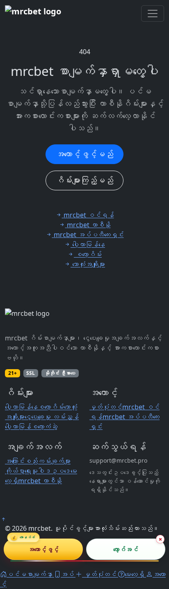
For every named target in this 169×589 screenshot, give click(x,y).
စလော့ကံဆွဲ (44, 426)
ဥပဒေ (61, 470)
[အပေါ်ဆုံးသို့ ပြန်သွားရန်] (3, 519)
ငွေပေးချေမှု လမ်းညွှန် (52, 416)
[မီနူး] (152, 13)
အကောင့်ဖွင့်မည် (84, 154)
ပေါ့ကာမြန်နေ (21, 406)
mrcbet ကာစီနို (40, 480)
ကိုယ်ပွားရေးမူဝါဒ (28, 470)
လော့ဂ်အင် (125, 549)
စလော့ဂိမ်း (51, 406)
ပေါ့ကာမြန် (18, 426)
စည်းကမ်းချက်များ (48, 461)
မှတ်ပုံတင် (105, 406)
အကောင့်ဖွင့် (43, 549)
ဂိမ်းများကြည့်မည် (84, 180)
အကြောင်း (15, 461)
